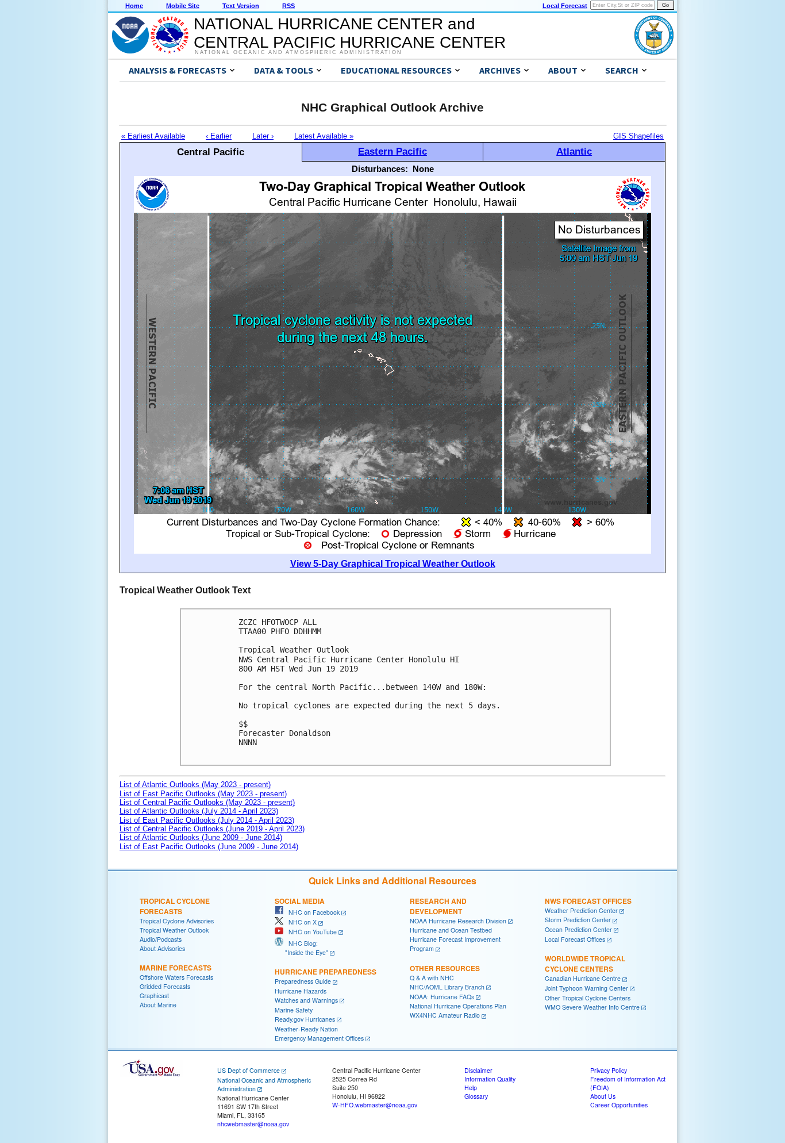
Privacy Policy (608, 1070)
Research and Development (438, 906)
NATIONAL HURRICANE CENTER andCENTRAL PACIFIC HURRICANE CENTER (350, 33)
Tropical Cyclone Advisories (177, 920)
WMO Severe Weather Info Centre (592, 1007)
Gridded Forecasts (165, 986)
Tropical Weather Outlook (174, 930)
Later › (263, 136)
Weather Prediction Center (581, 910)
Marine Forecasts (175, 967)
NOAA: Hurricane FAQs (442, 996)
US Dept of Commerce (248, 1070)
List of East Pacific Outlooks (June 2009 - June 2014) (209, 846)
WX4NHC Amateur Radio (445, 1015)
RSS (288, 5)
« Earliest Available (153, 136)
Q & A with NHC (432, 977)
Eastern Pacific (392, 151)
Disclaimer (478, 1070)
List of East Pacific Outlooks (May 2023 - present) (203, 793)
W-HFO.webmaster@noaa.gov (374, 1104)
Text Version (240, 5)
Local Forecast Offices (575, 939)
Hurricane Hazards (300, 991)
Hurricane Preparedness (325, 971)
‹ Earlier (219, 136)
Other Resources (445, 968)
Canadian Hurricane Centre (583, 978)
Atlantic (574, 151)
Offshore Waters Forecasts (176, 977)
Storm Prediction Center (578, 919)
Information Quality (489, 1079)
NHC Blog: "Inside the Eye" (301, 948)
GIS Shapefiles (638, 136)
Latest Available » (323, 136)
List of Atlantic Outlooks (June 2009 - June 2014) (201, 837)
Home (134, 5)
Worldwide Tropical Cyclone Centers (585, 963)
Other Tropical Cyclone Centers (587, 998)
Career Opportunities (619, 1104)
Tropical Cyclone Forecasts (175, 906)
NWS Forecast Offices (588, 901)
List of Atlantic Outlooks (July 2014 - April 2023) (199, 811)
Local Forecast (564, 5)
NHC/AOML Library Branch (447, 987)
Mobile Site (182, 5)
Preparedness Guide (303, 981)
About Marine (158, 1004)
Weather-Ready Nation (306, 1029)
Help (470, 1087)
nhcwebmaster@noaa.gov (253, 1123)
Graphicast (154, 995)
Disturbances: (380, 169)
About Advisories (162, 948)
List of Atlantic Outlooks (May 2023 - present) (195, 784)
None (423, 169)
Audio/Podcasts (161, 939)
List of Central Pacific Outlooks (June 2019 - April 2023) (212, 828)
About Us (602, 1096)
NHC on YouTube (310, 931)
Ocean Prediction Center (578, 929)
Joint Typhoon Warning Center (586, 988)
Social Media (300, 901)
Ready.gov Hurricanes (305, 1019)
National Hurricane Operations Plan (458, 1006)
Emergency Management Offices (319, 1038)
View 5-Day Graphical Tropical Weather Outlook (392, 564)
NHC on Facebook (311, 912)
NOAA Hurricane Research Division (458, 920)
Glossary (476, 1096)
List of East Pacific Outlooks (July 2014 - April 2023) (207, 820)
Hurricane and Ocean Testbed (451, 930)
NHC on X (300, 922)
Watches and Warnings (306, 1000)
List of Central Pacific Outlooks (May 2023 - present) (207, 802)
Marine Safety (294, 1010)
